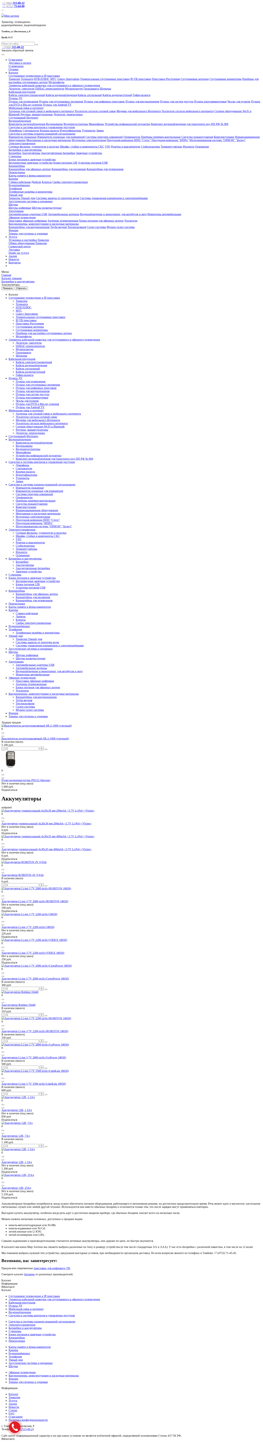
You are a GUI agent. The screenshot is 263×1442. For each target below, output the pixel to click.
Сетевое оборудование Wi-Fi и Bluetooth (40, 426)
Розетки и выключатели (125, 146)
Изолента (188, 146)
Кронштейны (17, 165)
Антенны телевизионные (63, 220)
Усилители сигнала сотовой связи (95, 111)
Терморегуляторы (171, 146)
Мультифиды (56, 82)
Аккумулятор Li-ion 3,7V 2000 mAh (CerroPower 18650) (35, 978)
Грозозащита (91, 88)
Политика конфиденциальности (28, 1419)
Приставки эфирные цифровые (28, 220)
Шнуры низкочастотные (47, 207)
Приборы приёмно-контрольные (161, 136)
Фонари (13, 230)
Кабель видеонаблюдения (61, 95)
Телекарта (27, 78)
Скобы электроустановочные (70, 182)
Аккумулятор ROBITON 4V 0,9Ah (22, 875)
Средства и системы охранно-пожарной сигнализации (42, 133)
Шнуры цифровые (20, 207)
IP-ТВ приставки (140, 78)
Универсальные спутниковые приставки (105, 78)
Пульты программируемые (210, 101)
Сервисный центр (20, 246)
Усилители (130, 220)
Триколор (14, 78)
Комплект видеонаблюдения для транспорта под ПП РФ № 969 (189, 124)
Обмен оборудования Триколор (28, 243)
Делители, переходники (68, 114)
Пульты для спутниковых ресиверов (61, 101)
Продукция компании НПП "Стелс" (129, 140)
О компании (16, 66)
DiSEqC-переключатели (49, 88)
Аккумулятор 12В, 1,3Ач (16, 1162)
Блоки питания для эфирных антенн (101, 220)
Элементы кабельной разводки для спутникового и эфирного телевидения (54, 85)
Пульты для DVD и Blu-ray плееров (37, 404)
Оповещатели (131, 136)
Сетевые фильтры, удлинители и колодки (34, 146)
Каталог (13, 72)
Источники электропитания (89, 140)
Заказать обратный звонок (17, 50)
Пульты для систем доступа (176, 101)
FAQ (11, 1413)
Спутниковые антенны (195, 78)
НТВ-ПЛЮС (42, 78)
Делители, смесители (22, 88)
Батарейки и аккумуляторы (25, 149)
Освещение (202, 146)
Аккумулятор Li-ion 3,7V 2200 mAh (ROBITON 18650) (34, 1031)
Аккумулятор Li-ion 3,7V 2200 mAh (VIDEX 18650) (32, 952)
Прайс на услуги (19, 252)
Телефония (15, 188)
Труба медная (58, 227)
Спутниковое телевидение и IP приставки (34, 75)
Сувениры (15, 156)
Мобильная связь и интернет (26, 107)
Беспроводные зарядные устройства (31, 162)
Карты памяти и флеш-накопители (30, 175)
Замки (100, 130)
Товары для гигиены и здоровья (28, 233)
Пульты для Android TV (57, 104)
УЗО (107, 146)
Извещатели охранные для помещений (61, 136)
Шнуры (13, 204)
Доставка (14, 249)
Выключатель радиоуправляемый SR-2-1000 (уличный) (35, 738)
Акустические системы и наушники (31, 201)
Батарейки (15, 153)
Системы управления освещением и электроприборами (114, 198)
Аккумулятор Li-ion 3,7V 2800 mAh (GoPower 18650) (33, 1057)
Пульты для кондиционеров (142, 101)
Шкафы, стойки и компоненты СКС (82, 146)
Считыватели (31, 130)
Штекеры (105, 88)
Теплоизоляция (76, 227)
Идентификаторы (70, 130)
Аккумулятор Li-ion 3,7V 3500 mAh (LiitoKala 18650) (33, 1083)
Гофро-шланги (141, 95)
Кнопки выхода (49, 130)
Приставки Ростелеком (166, 78)
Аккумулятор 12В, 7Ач (15, 1135)
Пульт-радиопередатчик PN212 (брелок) (25, 780)
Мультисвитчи (74, 88)
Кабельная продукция (22, 91)
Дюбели (36, 182)
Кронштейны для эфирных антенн (30, 169)
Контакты (15, 262)
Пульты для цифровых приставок (104, 101)
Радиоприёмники (19, 185)
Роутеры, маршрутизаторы (36, 114)
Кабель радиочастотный (117, 95)
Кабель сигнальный (90, 95)
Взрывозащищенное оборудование (37, 510)
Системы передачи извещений (104, 136)
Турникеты (89, 130)
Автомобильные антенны (63, 214)
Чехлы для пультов (238, 101)
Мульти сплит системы (121, 227)
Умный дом (16, 194)
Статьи (13, 1410)
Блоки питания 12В (65, 162)
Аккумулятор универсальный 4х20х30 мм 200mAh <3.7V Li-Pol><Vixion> (46, 823)
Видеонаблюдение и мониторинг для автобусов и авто (113, 214)
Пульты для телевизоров (23, 101)
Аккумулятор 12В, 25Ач (16, 1187)
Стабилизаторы (150, 146)
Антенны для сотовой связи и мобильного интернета (41, 111)
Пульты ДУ (15, 98)
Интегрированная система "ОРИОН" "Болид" (217, 140)
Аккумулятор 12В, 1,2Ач (16, 1110)
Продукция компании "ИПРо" (170, 140)
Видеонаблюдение (20, 120)
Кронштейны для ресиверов (69, 169)
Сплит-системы (96, 227)
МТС (53, 78)
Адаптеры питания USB (93, 162)
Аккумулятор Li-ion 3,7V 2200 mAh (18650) (27, 927)
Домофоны (15, 130)
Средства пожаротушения (197, 136)
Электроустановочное (22, 143)
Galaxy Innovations (68, 78)
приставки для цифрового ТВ (52, 1268)
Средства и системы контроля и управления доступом (42, 127)
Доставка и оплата (20, 62)
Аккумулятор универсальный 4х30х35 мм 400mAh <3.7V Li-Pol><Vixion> (46, 849)
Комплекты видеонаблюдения (27, 124)
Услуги (13, 236)
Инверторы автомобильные (164, 214)
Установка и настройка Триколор (29, 239)
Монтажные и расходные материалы (48, 140)
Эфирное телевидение (22, 217)
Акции (13, 256)
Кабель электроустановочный (27, 95)
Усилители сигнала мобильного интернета (188, 111)
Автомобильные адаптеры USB (28, 214)
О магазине (16, 59)
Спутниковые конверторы (226, 78)
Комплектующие (224, 136)
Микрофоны (96, 124)
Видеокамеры (54, 124)
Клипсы (47, 182)
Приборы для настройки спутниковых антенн (44, 333)
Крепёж (13, 178)
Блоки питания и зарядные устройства (32, 159)
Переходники (17, 172)
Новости (14, 259)
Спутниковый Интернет (23, 117)
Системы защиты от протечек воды (57, 198)
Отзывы (13, 69)
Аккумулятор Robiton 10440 (18, 1004)
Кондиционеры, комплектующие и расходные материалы (44, 223)
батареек (29, 1274)
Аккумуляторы (31, 153)
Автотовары (16, 211)
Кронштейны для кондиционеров (29, 227)
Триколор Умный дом (22, 198)
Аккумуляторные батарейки (58, 153)
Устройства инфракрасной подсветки (127, 124)
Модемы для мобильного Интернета (138, 111)
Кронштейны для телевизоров (105, 169)
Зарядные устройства (89, 153)
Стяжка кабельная (20, 182)
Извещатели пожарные (23, 136)
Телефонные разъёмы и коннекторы (30, 191)
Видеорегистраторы (76, 124)
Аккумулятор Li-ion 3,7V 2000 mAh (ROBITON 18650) (34, 901)
